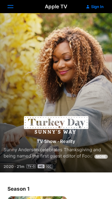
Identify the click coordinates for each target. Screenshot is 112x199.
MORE (101, 157)
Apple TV (56, 7)
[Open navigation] (14, 6)
